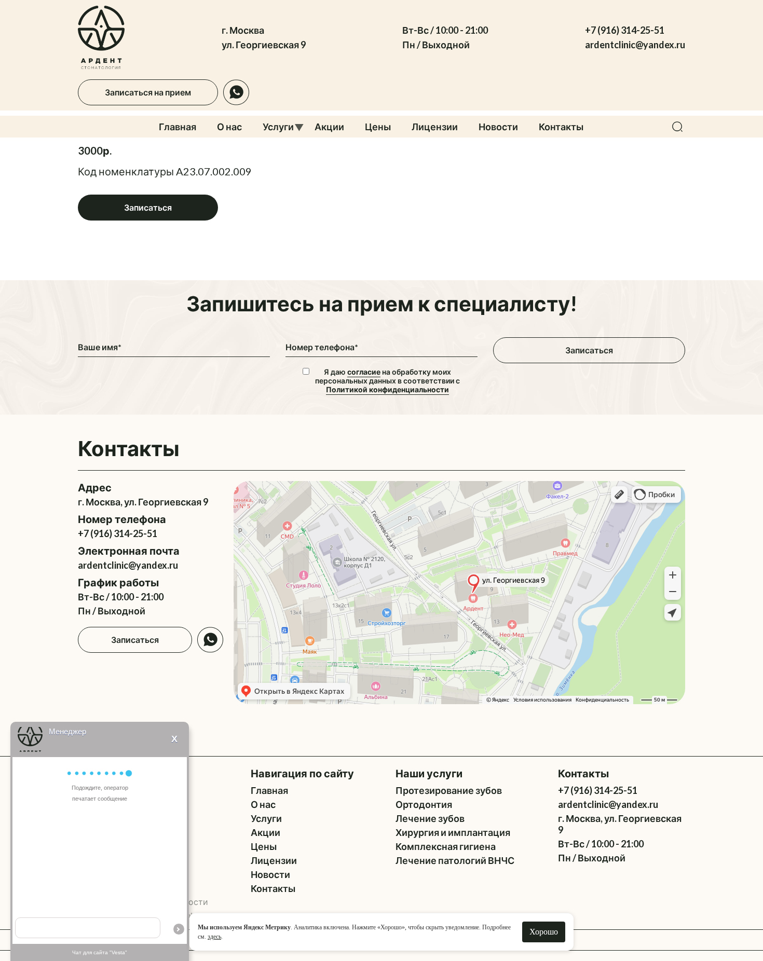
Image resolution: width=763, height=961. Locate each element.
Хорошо (543, 931)
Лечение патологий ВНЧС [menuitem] (455, 860)
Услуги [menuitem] (278, 126)
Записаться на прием (148, 92)
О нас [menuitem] (229, 126)
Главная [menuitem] (177, 126)
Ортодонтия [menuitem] (424, 804)
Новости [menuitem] (498, 126)
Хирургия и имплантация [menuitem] (453, 832)
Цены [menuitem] (378, 126)
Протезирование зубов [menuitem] (449, 790)
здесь (214, 936)
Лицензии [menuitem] (435, 126)
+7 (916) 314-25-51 (624, 30)
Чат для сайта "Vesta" (99, 952)
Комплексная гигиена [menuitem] (446, 846)
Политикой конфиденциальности (387, 389)
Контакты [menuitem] (561, 126)
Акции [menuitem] (329, 126)
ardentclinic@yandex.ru (635, 44)
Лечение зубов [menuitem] (430, 818)
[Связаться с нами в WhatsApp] (236, 92)
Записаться (148, 207)
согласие (363, 371)
